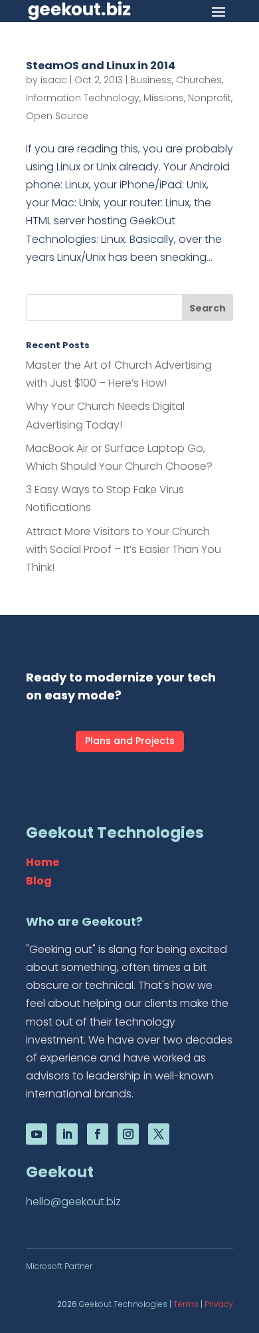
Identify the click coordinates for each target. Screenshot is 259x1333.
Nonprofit (209, 97)
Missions (163, 97)
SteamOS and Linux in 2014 (100, 65)
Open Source (57, 115)
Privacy (219, 1304)
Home (42, 862)
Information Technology (82, 97)
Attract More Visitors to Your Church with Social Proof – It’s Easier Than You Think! (123, 549)
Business (151, 80)
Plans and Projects (130, 740)
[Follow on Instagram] (128, 1134)
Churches (199, 80)
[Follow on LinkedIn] (67, 1134)
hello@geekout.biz (73, 1201)
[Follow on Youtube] (36, 1134)
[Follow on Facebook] (97, 1134)
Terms (186, 1304)
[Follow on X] (158, 1134)
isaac (54, 80)
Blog (39, 880)
